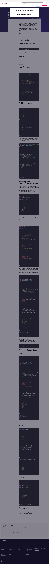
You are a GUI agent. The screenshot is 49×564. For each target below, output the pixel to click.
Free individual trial (21, 14)
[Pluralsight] (4, 3)
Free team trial (29, 14)
